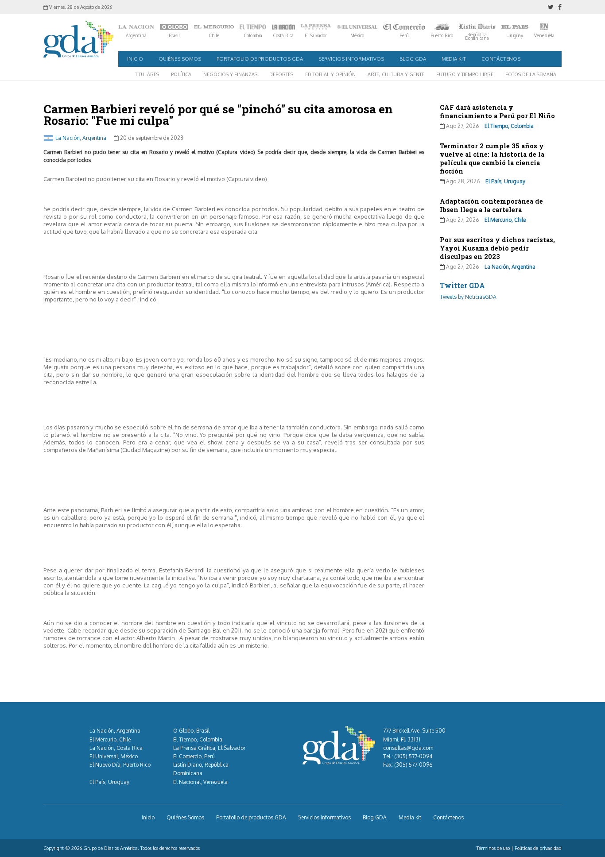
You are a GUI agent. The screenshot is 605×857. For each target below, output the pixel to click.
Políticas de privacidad (538, 848)
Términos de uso (493, 848)
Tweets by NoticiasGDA (468, 296)
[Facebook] (560, 7)
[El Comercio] (404, 27)
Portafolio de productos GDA (260, 58)
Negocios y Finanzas (230, 74)
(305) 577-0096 (413, 764)
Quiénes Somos (180, 58)
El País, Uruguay (505, 181)
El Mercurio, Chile (505, 219)
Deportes (281, 74)
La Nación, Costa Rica (116, 748)
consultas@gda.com (408, 748)
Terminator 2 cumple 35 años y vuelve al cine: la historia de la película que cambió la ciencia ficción (492, 158)
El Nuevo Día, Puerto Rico (120, 764)
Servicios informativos (351, 58)
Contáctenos (500, 58)
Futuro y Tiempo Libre (464, 74)
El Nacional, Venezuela (200, 782)
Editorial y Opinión (330, 74)
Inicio (135, 58)
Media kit (454, 58)
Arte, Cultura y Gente (396, 74)
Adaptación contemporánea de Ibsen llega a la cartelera (491, 205)
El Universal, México (113, 756)
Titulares (147, 74)
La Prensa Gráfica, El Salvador (209, 748)
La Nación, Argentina (80, 138)
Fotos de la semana (530, 74)
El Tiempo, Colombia (509, 126)
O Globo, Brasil (191, 730)
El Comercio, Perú (194, 756)
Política (181, 74)
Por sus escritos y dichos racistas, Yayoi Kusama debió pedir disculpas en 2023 (497, 248)
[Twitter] (551, 7)
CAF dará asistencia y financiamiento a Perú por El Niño (497, 111)
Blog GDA (412, 58)
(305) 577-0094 (413, 756)
